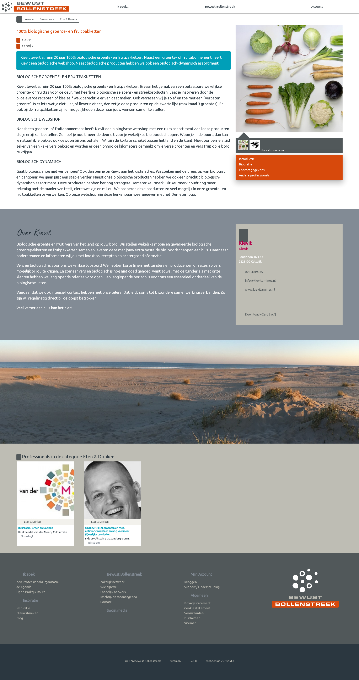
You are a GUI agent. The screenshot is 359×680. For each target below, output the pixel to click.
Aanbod (29, 19)
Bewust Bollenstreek (220, 6)
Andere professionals (254, 175)
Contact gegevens (252, 170)
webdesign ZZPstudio (220, 661)
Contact (106, 602)
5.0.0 (194, 661)
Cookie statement (197, 608)
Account (317, 6)
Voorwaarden (194, 613)
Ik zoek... (123, 6)
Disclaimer (192, 618)
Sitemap (190, 623)
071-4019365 (253, 272)
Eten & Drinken (68, 19)
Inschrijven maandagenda (118, 597)
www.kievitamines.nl (259, 289)
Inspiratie (23, 608)
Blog (19, 618)
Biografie (245, 164)
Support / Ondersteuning (202, 587)
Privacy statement (197, 603)
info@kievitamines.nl (260, 280)
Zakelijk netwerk (112, 582)
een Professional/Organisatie (37, 582)
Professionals (47, 19)
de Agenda (23, 587)
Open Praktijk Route (30, 592)
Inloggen (190, 582)
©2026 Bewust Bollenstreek (143, 661)
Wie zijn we (108, 587)
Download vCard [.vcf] (260, 314)
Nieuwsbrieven (27, 613)
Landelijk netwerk (113, 592)
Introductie (247, 159)
